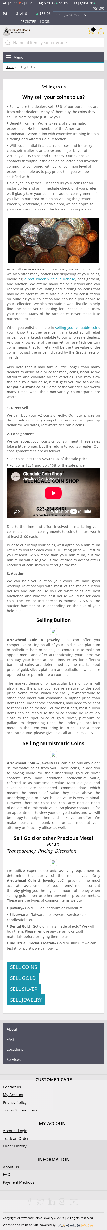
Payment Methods (18, 1182)
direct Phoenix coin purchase (49, 279)
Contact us (12, 1086)
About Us (11, 1166)
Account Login (15, 1130)
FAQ (10, 1039)
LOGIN (45, 21)
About (12, 1029)
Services (14, 1059)
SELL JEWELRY (26, 999)
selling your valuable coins (77, 327)
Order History (15, 1145)
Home (10, 67)
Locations (15, 1049)
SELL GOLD (23, 978)
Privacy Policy (15, 1102)
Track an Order (16, 1138)
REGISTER (28, 21)
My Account (13, 1094)
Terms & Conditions (20, 1110)
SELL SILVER (23, 989)
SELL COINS (23, 967)
